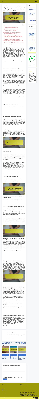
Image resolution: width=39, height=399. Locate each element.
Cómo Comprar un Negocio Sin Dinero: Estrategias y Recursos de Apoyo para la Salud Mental (28, 393)
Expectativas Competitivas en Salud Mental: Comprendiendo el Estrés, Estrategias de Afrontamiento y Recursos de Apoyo (32, 44)
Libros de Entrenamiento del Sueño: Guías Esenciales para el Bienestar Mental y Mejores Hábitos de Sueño (27, 388)
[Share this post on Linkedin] (6, 325)
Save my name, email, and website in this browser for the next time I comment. (13, 377)
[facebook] (3, 325)
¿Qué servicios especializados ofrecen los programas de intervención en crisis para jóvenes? (13, 36)
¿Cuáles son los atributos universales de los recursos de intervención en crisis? (12, 32)
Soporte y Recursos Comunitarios (4, 354)
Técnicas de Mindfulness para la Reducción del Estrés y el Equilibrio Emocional (32, 34)
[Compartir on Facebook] (35, 1)
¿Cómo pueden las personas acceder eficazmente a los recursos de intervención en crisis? (13, 40)
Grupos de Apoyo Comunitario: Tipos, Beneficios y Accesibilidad (13, 357)
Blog (2, 389)
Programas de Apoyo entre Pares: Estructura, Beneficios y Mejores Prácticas (5, 357)
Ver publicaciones (18, 1)
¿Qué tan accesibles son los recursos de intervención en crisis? (10, 33)
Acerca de (26, 1)
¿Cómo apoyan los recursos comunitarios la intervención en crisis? (10, 29)
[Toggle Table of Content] (22, 25)
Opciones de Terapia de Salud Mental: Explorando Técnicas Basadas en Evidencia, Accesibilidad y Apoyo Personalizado (32, 30)
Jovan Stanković (30, 71)
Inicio (14, 1)
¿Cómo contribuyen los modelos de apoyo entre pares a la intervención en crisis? (12, 39)
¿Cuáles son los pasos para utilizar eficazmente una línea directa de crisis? (11, 27)
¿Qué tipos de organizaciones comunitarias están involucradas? (10, 30)
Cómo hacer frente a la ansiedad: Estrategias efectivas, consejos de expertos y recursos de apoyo (28, 386)
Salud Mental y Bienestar (32, 20)
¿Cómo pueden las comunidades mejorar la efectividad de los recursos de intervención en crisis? (13, 42)
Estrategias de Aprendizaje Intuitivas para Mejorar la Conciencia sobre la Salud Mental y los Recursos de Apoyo (32, 49)
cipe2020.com (4, 1)
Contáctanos (3, 388)
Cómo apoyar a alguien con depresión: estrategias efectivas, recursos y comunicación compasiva (28, 390)
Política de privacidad (4, 390)
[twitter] (5, 325)
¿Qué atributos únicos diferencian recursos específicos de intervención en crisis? (12, 35)
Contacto (23, 1)
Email (4, 374)
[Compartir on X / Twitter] (36, 1)
